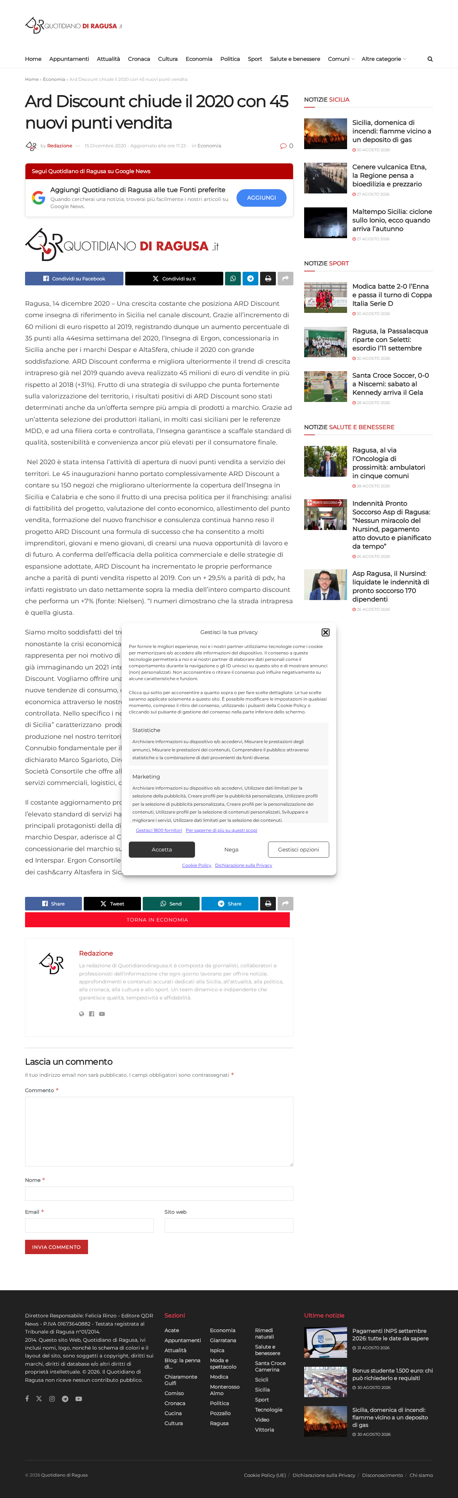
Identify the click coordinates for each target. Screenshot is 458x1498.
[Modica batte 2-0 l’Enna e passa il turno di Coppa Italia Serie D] (325, 297)
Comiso (174, 1393)
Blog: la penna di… (182, 1363)
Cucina (173, 1413)
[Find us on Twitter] (39, 1399)
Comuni (339, 58)
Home (33, 58)
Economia (199, 58)
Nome (35, 1180)
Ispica (217, 1350)
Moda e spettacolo (223, 1363)
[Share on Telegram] (250, 278)
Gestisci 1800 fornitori (159, 830)
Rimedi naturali (264, 1333)
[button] (325, 632)
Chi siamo (421, 1475)
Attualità (108, 58)
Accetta (162, 849)
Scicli (261, 1379)
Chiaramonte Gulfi (181, 1380)
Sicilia (262, 1389)
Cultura (168, 58)
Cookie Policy (196, 865)
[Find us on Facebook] (27, 1399)
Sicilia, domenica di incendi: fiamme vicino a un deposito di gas (392, 131)
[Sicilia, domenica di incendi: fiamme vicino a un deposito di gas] (325, 133)
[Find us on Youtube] (78, 1399)
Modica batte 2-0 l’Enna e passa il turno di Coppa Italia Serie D (392, 295)
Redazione (59, 145)
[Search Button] (430, 59)
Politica (230, 58)
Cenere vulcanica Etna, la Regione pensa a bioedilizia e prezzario (389, 175)
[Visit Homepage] (73, 25)
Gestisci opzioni (298, 849)
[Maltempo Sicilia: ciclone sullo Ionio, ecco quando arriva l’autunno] (325, 222)
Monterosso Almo (225, 1390)
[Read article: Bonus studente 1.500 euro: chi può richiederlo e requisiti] (325, 1382)
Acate (172, 1330)
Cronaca (139, 58)
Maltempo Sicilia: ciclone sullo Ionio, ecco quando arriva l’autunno (392, 220)
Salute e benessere (295, 58)
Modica (219, 1377)
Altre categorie (381, 58)
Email (34, 1211)
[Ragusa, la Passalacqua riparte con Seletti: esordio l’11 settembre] (325, 342)
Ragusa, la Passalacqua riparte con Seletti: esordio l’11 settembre (390, 339)
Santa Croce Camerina (270, 1366)
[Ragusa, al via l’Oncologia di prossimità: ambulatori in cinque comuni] (325, 461)
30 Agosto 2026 (373, 149)
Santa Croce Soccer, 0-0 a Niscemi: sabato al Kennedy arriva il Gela (390, 384)
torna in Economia (157, 920)
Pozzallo (220, 1413)
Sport (255, 58)
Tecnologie (268, 1409)
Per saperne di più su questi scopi (221, 830)
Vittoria (264, 1429)
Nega (231, 849)
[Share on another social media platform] (285, 278)
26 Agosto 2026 (373, 556)
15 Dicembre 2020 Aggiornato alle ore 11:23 (137, 145)
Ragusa (219, 1423)
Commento (42, 1090)
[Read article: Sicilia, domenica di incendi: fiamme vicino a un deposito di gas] (325, 1421)
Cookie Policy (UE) (265, 1475)
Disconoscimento (382, 1475)
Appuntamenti (69, 58)
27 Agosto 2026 (373, 194)
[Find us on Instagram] (52, 1399)
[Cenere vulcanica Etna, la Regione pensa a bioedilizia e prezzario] (325, 178)
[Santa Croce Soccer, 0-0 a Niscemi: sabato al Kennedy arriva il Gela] (325, 386)
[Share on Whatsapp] (233, 278)
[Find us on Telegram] (65, 1399)
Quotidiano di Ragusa (64, 1475)
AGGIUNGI (261, 197)
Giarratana (223, 1340)
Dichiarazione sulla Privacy (243, 865)
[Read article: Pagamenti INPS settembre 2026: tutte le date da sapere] (325, 1342)
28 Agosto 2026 (373, 402)
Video (262, 1419)
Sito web (175, 1212)
